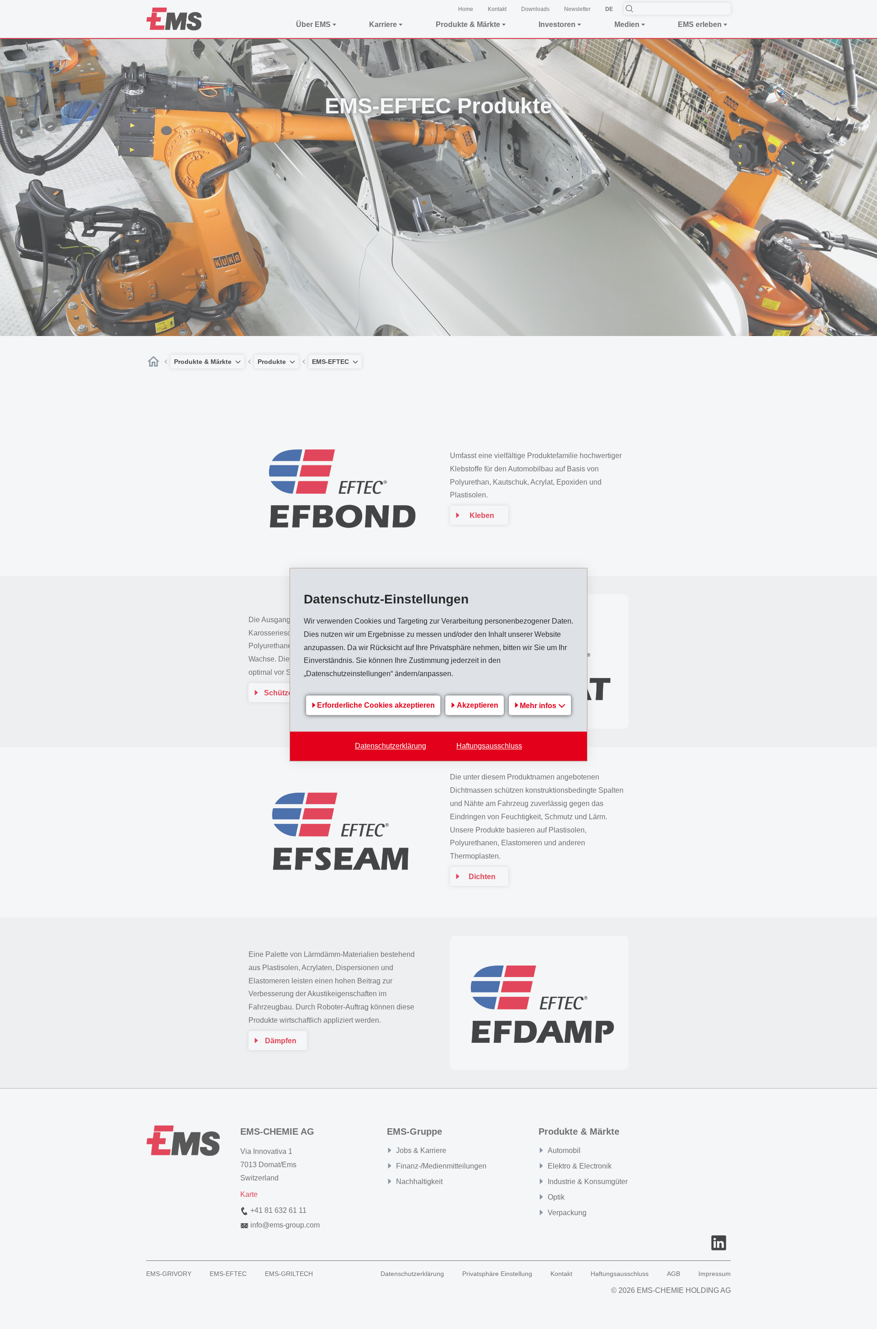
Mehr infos (539, 706)
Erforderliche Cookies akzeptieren (376, 706)
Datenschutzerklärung (390, 746)
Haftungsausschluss (489, 746)
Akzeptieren (477, 706)
